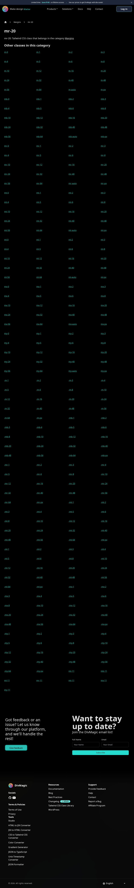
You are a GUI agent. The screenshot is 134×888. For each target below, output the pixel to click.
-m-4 (103, 380)
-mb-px (104, 455)
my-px (104, 371)
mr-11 (39, 680)
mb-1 (38, 99)
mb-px (104, 136)
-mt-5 (71, 511)
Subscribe (100, 752)
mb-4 (6, 108)
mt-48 (104, 220)
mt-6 (71, 202)
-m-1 (6, 380)
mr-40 (71, 174)
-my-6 (39, 643)
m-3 (103, 52)
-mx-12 (72, 605)
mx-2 (71, 286)
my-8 (103, 342)
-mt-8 (6, 521)
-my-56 (104, 661)
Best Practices (55, 797)
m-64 (38, 89)
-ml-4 (103, 549)
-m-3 (71, 380)
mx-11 (104, 680)
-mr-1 (7, 464)
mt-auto (73, 230)
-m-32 (7, 408)
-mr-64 (7, 502)
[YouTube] (14, 798)
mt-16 (71, 211)
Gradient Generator (18, 847)
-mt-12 (72, 521)
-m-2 (38, 380)
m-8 (103, 61)
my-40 (72, 361)
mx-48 (104, 314)
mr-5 (38, 155)
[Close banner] (131, 2)
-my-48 (72, 661)
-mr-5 (7, 474)
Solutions (67, 9)
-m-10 (103, 389)
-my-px (39, 671)
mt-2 (71, 192)
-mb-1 (71, 417)
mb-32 (39, 127)
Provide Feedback (97, 788)
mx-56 (7, 324)
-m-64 (7, 417)
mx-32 (39, 314)
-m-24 (103, 399)
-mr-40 (39, 492)
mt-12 (39, 211)
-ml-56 (104, 577)
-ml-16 (39, 568)
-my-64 (7, 671)
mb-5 (38, 108)
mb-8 (103, 108)
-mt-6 (103, 511)
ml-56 (7, 277)
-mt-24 (39, 530)
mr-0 (6, 145)
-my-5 (7, 643)
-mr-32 (7, 492)
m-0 (6, 52)
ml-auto (72, 277)
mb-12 (39, 117)
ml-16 (71, 258)
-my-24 (104, 652)
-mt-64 (72, 539)
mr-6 (71, 155)
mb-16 (72, 117)
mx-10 (7, 305)
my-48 (104, 361)
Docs (80, 9)
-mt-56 (39, 539)
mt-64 (39, 230)
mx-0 (6, 286)
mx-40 (72, 314)
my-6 (71, 342)
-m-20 (71, 399)
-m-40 (39, 408)
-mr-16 (39, 483)
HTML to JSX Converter (19, 825)
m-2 (70, 52)
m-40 (71, 80)
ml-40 (71, 267)
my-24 (7, 361)
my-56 (7, 371)
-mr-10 (104, 474)
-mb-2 (104, 417)
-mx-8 (7, 605)
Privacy (11, 813)
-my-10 (104, 643)
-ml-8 (71, 558)
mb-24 (7, 127)
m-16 (71, 70)
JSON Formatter (16, 864)
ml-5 (38, 249)
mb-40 (72, 127)
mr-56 (7, 183)
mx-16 (72, 305)
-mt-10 (39, 521)
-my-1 (7, 633)
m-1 (38, 52)
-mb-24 (39, 446)
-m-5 (6, 389)
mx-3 (103, 286)
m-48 (103, 80)
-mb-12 (72, 436)
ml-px (103, 277)
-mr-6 (39, 474)
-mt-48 (7, 539)
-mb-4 (39, 427)
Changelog (53, 801)
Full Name (76, 739)
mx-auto (73, 324)
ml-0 (6, 239)
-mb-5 (71, 427)
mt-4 (6, 202)
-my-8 (71, 643)
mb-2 (71, 99)
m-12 (38, 70)
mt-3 (103, 192)
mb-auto (73, 136)
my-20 (104, 352)
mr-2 (71, 145)
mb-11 (104, 671)
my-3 (103, 333)
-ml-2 (38, 549)
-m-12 (7, 399)
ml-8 (103, 249)
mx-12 (39, 305)
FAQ (89, 9)
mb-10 (7, 117)
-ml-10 (104, 558)
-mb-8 (7, 436)
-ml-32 (7, 577)
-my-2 (39, 633)
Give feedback (16, 748)
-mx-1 (71, 586)
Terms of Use (14, 809)
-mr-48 (72, 492)
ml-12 (39, 258)
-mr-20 (72, 483)
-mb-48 (7, 455)
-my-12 (7, 652)
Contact (99, 9)
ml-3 (103, 239)
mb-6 (71, 108)
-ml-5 (6, 558)
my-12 (39, 352)
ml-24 (7, 267)
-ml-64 (7, 586)
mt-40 (71, 220)
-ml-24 (104, 568)
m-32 (38, 80)
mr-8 (103, 155)
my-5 (38, 342)
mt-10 (7, 211)
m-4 (6, 61)
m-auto (72, 89)
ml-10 (7, 258)
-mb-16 (104, 436)
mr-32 (39, 174)
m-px (103, 89)
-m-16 (39, 399)
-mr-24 (104, 483)
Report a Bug (94, 801)
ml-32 (39, 267)
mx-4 (6, 296)
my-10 (7, 352)
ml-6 (71, 249)
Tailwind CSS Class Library (61, 805)
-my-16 (39, 652)
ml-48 (103, 267)
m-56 (6, 89)
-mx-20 (7, 614)
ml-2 (71, 239)
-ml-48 (72, 577)
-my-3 (71, 633)
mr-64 (39, 183)
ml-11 (7, 680)
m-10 (6, 70)
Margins (17, 22)
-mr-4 (103, 464)
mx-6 (71, 296)
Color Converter (16, 842)
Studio (11, 820)
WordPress (53, 809)
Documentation (56, 788)
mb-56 (7, 136)
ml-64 (39, 277)
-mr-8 (71, 474)
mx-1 (38, 286)
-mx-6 (103, 596)
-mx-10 (39, 605)
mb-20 (104, 117)
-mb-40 (104, 446)
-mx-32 (72, 614)
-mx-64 (72, 624)
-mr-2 (39, 464)
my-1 (38, 333)
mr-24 (7, 174)
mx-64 (39, 324)
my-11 (7, 689)
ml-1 (38, 239)
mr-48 (104, 174)
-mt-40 (104, 530)
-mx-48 (7, 624)
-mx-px (104, 624)
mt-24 (7, 220)
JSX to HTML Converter (19, 830)
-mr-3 (71, 464)
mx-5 (38, 296)
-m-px (39, 417)
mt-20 (104, 211)
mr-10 (7, 164)
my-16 (72, 352)
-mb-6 (104, 427)
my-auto (73, 371)
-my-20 (72, 652)
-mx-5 (71, 596)
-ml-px (39, 586)
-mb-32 (72, 446)
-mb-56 (39, 455)
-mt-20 (7, 530)
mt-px (104, 230)
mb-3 (103, 99)
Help (90, 793)
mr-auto (73, 183)
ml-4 (6, 249)
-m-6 (38, 389)
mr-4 (6, 155)
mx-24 (7, 314)
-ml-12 (7, 568)
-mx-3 (7, 596)
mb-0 (6, 99)
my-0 (6, 333)
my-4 (6, 342)
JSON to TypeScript (17, 851)
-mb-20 (7, 446)
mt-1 (38, 192)
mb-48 (104, 127)
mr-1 (38, 145)
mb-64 (39, 136)
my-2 (71, 333)
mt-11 (71, 671)
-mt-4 (39, 511)
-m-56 (103, 408)
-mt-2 (103, 502)
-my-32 (7, 661)
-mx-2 (103, 586)
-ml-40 (39, 577)
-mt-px (104, 539)
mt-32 (39, 220)
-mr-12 (7, 483)
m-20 (103, 70)
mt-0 (6, 192)
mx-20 (104, 305)
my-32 (39, 361)
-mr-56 (104, 492)
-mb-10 (39, 436)
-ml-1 (6, 549)
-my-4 (103, 633)
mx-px (104, 324)
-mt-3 (6, 511)
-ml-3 (71, 549)
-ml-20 (72, 568)
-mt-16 (104, 521)
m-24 (6, 80)
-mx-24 (39, 614)
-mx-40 (104, 614)
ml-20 (103, 258)
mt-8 (103, 202)
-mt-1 (71, 502)
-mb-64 (72, 455)
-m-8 (71, 389)
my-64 (39, 371)
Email (104, 739)
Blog (50, 793)
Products (51, 9)
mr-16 (71, 164)
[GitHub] (10, 797)
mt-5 (38, 202)
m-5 (38, 61)
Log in (124, 9)
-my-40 (39, 661)
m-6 (70, 61)
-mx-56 (39, 624)
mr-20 (30, 22)
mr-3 (103, 145)
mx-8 (103, 296)
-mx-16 (104, 605)
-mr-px (39, 502)
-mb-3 (7, 427)
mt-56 (7, 230)
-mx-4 (39, 596)
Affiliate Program (96, 805)
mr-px (104, 183)
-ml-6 (38, 558)
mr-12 (39, 164)
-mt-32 (72, 530)
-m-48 (71, 408)
